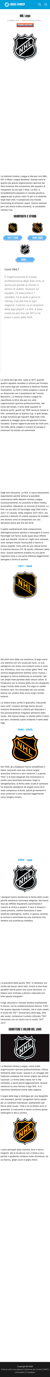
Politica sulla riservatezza (12, 1369)
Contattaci (30, 1372)
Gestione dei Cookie (33, 1369)
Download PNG (25, 25)
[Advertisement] (25, 90)
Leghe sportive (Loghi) (31, 20)
